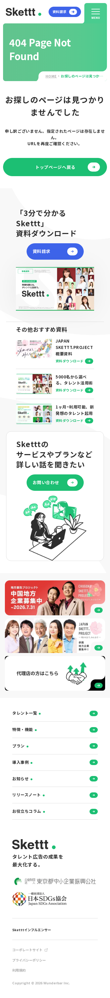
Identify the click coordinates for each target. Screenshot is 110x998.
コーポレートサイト (27, 949)
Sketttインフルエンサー (31, 929)
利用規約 (19, 970)
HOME (51, 75)
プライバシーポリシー (29, 960)
